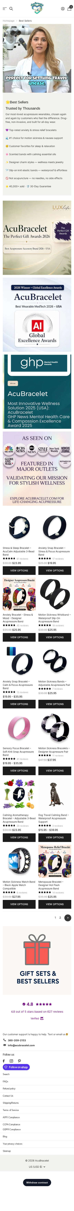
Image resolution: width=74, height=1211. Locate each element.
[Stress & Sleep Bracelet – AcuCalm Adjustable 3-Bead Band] (19, 527)
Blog (5, 1136)
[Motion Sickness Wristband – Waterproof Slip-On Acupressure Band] (54, 594)
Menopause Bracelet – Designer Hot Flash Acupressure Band (50, 885)
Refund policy (9, 1088)
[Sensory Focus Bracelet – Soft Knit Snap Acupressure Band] (19, 727)
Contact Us (8, 1096)
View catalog (5, 8)
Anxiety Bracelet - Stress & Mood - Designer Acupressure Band (18, 618)
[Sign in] (63, 8)
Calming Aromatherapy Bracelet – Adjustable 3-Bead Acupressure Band (19, 818)
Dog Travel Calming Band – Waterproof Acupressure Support (53, 818)
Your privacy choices (12, 1144)
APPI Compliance (11, 1117)
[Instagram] (11, 1061)
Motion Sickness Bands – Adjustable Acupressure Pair (54, 683)
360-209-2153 (17, 1040)
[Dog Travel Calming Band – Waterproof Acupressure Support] (54, 794)
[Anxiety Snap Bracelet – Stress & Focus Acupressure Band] (54, 527)
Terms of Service (11, 1110)
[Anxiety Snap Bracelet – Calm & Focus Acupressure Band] (19, 660)
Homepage (8, 20)
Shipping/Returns (11, 1103)
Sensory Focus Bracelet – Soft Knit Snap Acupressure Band (18, 751)
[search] (11, 9)
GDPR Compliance (11, 1129)
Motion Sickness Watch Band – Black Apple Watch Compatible (19, 885)
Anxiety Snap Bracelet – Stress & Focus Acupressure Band (54, 551)
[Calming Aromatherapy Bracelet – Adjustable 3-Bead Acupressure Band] (19, 794)
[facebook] (3, 1061)
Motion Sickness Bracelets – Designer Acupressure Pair (54, 750)
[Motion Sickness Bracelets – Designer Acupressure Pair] (54, 727)
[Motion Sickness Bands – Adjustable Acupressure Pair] (54, 660)
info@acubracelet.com (21, 1045)
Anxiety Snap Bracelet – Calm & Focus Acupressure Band (18, 685)
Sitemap (6, 1151)
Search (6, 1074)
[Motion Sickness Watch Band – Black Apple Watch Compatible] (19, 861)
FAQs (5, 1081)
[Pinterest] (19, 1061)
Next (67, 917)
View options (19, 570)
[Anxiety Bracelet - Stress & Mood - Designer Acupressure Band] (19, 594)
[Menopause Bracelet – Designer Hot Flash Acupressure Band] (54, 861)
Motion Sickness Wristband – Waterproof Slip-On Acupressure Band (54, 618)
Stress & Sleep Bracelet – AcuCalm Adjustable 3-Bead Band (18, 551)
